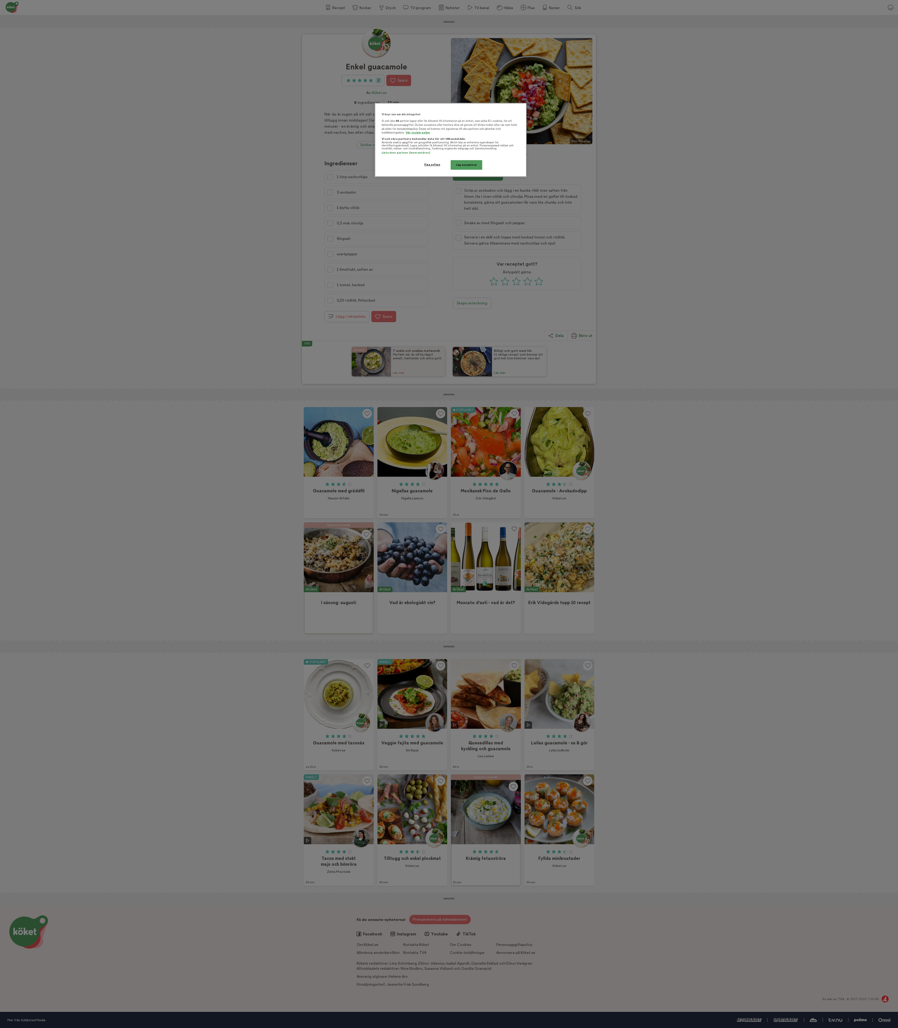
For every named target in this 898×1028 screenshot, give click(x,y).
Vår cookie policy (418, 132)
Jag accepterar (466, 164)
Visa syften (432, 164)
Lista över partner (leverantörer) (406, 152)
